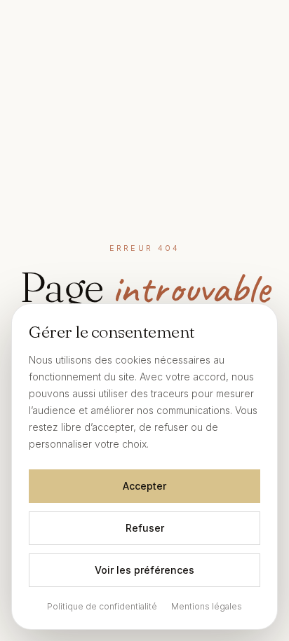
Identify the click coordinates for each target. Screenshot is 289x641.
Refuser (145, 528)
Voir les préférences (144, 570)
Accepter (144, 486)
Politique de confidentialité (102, 606)
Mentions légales (206, 606)
